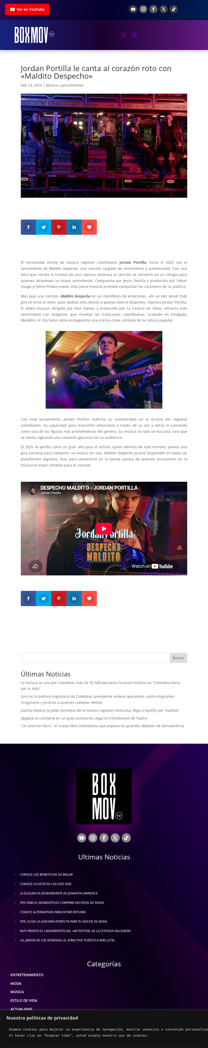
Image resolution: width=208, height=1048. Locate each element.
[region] (104, 1029)
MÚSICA (17, 991)
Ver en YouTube (30, 9)
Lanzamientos (71, 85)
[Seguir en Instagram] (143, 9)
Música (52, 85)
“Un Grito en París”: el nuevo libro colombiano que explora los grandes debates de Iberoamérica (102, 725)
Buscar (178, 657)
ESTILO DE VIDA (23, 1000)
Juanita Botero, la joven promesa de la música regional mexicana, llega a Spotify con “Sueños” (100, 710)
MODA (15, 983)
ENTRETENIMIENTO (26, 974)
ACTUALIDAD (21, 1009)
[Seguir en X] (164, 9)
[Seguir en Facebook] (153, 9)
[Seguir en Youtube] (133, 9)
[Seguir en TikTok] (174, 9)
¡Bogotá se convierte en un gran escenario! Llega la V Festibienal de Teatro (84, 718)
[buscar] (124, 35)
